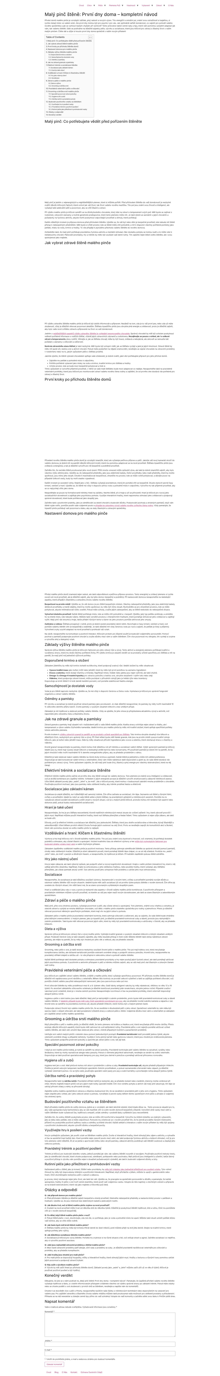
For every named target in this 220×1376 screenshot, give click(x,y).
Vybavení (146, 5)
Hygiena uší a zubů (58, 96)
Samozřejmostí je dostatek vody (63, 57)
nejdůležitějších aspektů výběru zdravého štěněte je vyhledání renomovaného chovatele (91, 333)
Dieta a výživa (56, 83)
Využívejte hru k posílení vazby (62, 104)
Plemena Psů (114, 5)
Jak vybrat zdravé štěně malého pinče (63, 44)
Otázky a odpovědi (56, 112)
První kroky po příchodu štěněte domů (63, 46)
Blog (56, 1372)
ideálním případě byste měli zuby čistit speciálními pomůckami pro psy (91, 1001)
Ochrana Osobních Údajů (91, 1372)
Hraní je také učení (57, 70)
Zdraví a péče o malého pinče (59, 81)
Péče (100, 5)
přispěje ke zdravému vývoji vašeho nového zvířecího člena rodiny (124, 505)
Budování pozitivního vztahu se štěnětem (65, 102)
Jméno (48, 1341)
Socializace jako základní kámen (62, 68)
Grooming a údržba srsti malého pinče (63, 91)
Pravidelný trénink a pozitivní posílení (65, 107)
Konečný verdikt (55, 115)
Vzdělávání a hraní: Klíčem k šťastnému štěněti (66, 73)
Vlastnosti (131, 5)
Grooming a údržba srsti (60, 86)
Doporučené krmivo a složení (61, 55)
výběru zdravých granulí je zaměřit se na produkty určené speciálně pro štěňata (94, 734)
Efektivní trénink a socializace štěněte (62, 65)
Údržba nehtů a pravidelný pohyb (63, 99)
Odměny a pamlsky (58, 60)
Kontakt (74, 1372)
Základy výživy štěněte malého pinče (62, 52)
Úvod (81, 5)
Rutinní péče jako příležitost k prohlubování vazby (69, 109)
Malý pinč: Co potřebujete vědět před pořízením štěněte (69, 41)
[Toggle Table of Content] (89, 37)
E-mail (48, 1350)
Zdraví (159, 5)
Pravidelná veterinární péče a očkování (64, 88)
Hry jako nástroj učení (58, 75)
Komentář (49, 1311)
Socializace (55, 78)
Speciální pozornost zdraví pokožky (63, 94)
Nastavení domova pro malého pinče (62, 49)
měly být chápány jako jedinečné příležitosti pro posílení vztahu (132, 1169)
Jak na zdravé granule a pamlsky (61, 62)
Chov (89, 5)
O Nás (171, 5)
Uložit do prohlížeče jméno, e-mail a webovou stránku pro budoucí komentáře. (81, 1359)
